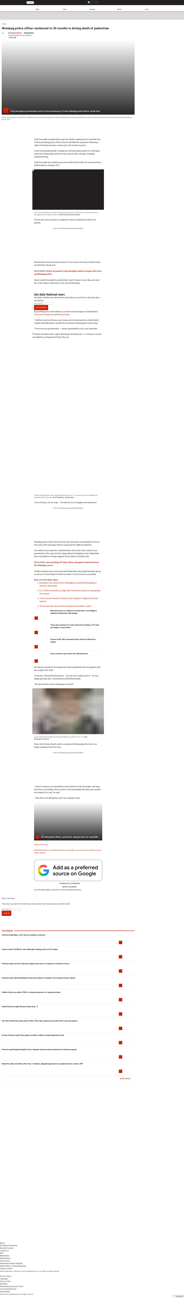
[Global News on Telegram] (81, 1240)
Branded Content (6, 1248)
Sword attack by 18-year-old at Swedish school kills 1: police (65, 606)
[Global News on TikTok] (48, 1240)
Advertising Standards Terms (11, 1286)
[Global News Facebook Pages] (16, 1224)
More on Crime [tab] (40, 580)
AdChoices (179, 1296)
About (2, 1243)
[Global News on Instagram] (113, 1224)
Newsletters (4, 1256)
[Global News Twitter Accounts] (48, 1224)
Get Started (41, 307)
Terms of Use (5, 1281)
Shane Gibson (16, 33)
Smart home (5, 1261)
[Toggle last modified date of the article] (33, 35)
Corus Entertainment (8, 1289)
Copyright (4, 1279)
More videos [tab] (52, 580)
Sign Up (6, 913)
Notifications (5, 1258)
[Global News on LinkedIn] (16, 1240)
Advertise (3, 1284)
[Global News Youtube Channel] (81, 1224)
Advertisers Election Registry (11, 1263)
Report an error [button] (69, 887)
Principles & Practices (8, 1246)
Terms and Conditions (43, 314)
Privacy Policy (63, 314)
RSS (1, 1253)
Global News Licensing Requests (13, 1266)
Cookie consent (6, 1269)
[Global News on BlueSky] (113, 1240)
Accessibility (5, 1292)
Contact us (4, 1251)
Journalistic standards (69, 883)
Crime (4, 24)
